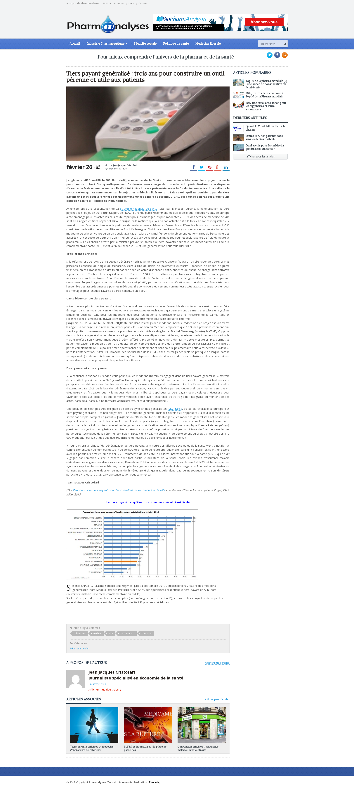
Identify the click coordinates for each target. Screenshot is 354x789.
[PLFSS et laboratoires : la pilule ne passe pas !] (147, 708)
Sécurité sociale (145, 43)
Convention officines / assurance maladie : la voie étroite (198, 748)
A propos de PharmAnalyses (82, 3)
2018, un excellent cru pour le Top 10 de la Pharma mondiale (265, 95)
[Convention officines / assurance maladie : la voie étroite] (201, 708)
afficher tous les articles (260, 156)
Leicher (97, 633)
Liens (132, 3)
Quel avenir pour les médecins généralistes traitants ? (265, 147)
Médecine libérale (208, 43)
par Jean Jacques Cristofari (122, 165)
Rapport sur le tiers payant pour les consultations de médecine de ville (119, 490)
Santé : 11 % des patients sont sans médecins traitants (264, 137)
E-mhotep (155, 782)
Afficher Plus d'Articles (103, 689)
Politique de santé (176, 43)
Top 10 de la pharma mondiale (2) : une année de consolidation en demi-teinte (266, 84)
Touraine (146, 633)
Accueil (75, 43)
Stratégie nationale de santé (138, 208)
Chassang (80, 633)
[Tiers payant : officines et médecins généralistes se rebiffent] (94, 708)
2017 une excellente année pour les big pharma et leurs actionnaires (266, 106)
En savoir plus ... (98, 684)
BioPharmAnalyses (114, 3)
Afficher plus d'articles (217, 662)
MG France (175, 408)
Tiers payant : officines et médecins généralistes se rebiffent (92, 748)
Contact (142, 3)
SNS (110, 633)
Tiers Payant (127, 633)
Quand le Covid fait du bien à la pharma (265, 128)
